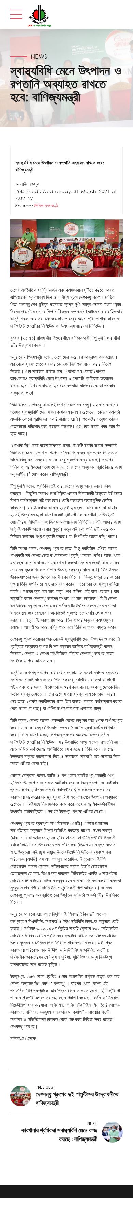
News (39, 56)
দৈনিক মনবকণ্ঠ (46, 205)
